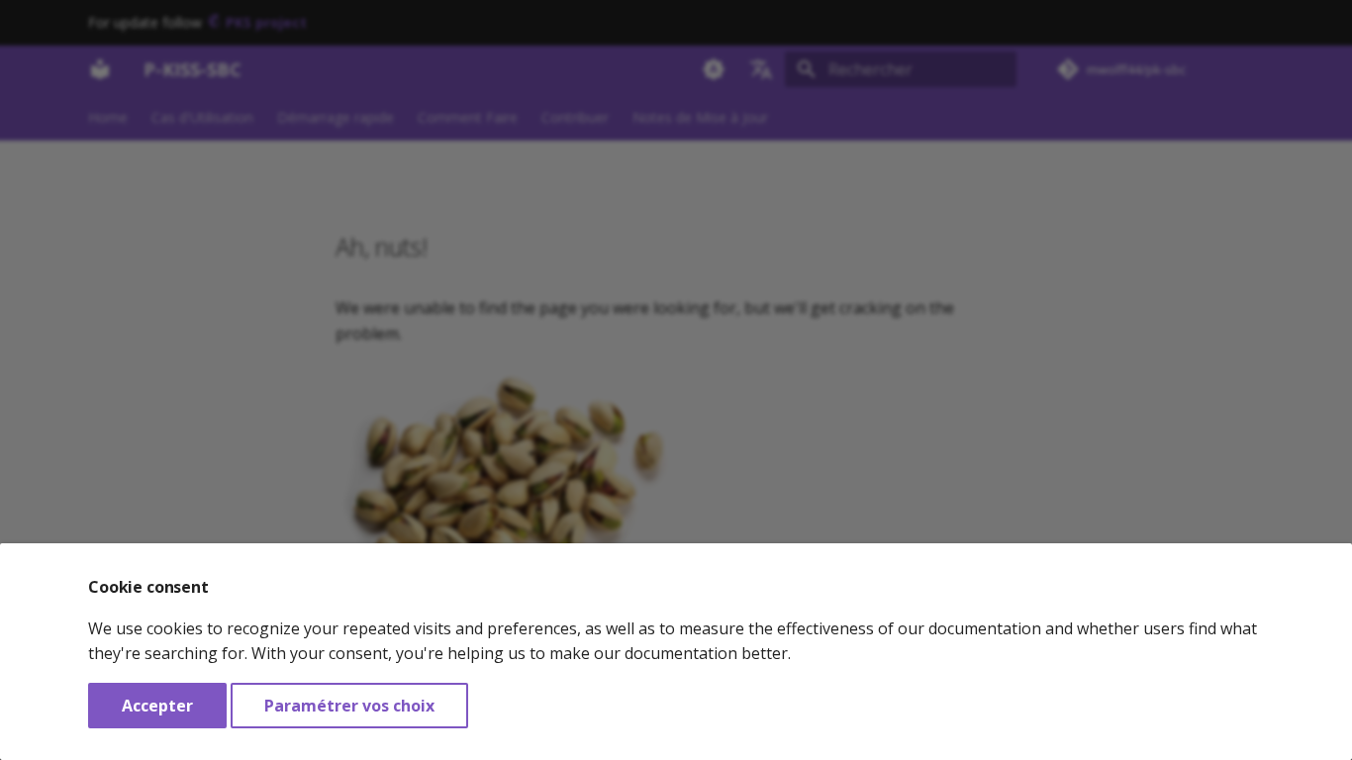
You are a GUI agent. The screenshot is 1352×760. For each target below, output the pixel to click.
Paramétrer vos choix (349, 705)
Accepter (157, 705)
